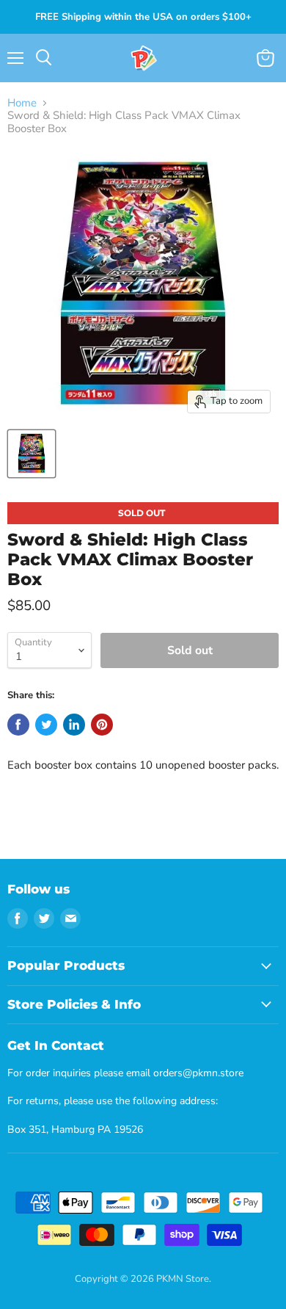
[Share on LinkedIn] (74, 725)
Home (22, 103)
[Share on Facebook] (18, 725)
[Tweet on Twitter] (46, 725)
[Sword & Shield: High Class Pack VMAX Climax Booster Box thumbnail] (31, 453)
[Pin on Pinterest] (102, 725)
